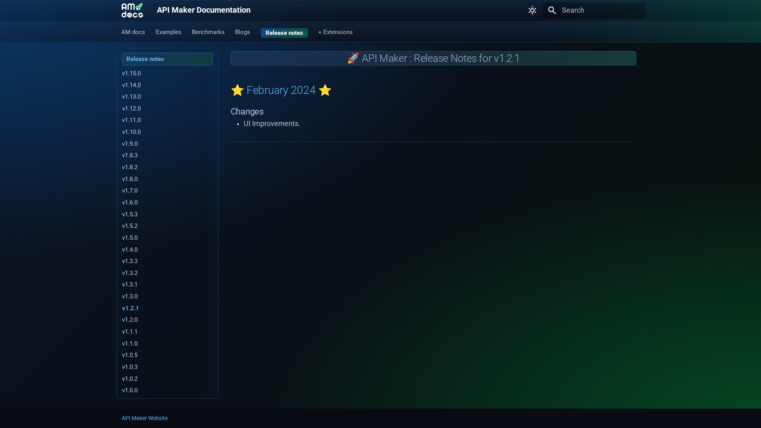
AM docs (133, 31)
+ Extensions (335, 31)
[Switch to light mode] (532, 10)
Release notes (284, 32)
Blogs (242, 31)
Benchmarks (208, 31)
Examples (169, 31)
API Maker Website (145, 418)
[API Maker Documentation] (132, 10)
